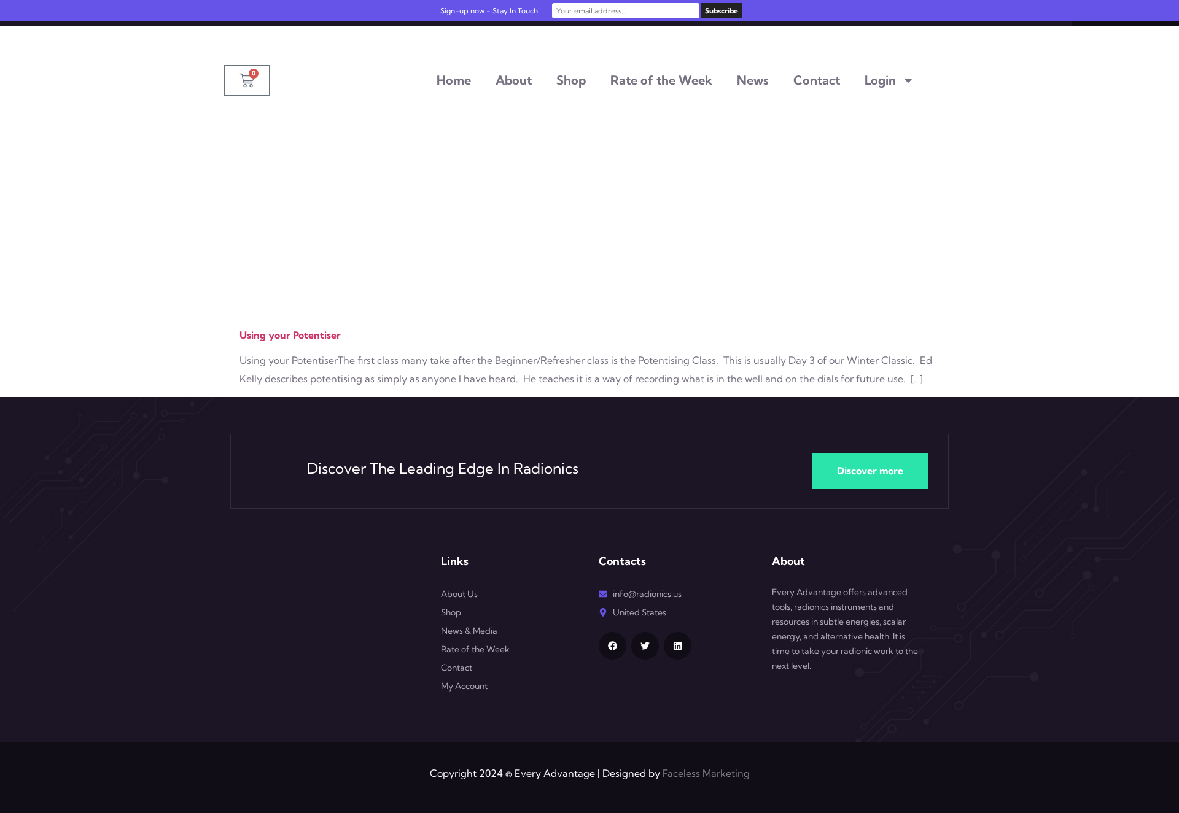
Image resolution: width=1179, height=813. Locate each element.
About (514, 80)
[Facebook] (612, 646)
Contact (816, 80)
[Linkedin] (677, 646)
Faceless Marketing (706, 773)
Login (880, 80)
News (753, 80)
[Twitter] (645, 646)
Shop (571, 80)
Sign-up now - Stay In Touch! (490, 10)
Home (454, 80)
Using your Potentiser (290, 335)
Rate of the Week (661, 80)
